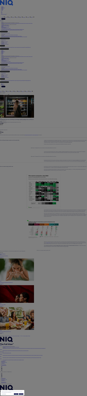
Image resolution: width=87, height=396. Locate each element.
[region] (12, 392)
